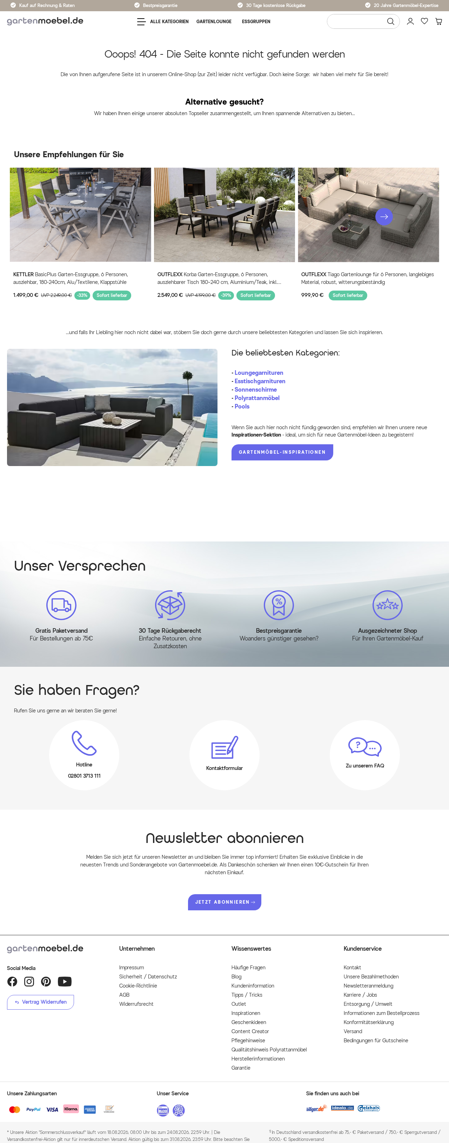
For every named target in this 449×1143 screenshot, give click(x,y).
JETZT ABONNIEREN (222, 902)
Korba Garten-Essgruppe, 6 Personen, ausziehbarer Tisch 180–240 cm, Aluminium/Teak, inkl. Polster (217, 279)
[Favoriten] (424, 21)
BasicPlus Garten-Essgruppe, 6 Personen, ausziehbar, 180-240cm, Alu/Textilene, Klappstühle (70, 278)
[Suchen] (390, 21)
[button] (384, 217)
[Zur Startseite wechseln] (45, 21)
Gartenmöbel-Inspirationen (282, 452)
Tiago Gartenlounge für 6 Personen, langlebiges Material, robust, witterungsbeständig (367, 278)
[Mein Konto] (410, 21)
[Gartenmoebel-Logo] (56, 949)
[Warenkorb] (438, 21)
